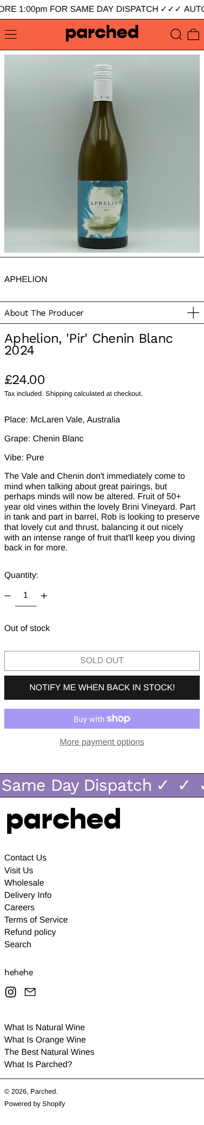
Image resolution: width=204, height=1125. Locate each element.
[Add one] (44, 596)
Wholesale (24, 882)
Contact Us (25, 857)
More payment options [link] (102, 742)
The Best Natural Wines (49, 1052)
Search (17, 944)
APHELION (25, 279)
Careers (19, 907)
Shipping (59, 393)
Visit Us (18, 870)
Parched (43, 1091)
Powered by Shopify (34, 1103)
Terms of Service (36, 919)
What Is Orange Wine (45, 1039)
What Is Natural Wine (44, 1027)
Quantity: (21, 575)
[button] (176, 34)
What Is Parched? (38, 1064)
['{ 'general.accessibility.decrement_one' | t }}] (7, 596)
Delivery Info (28, 895)
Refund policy (30, 932)
